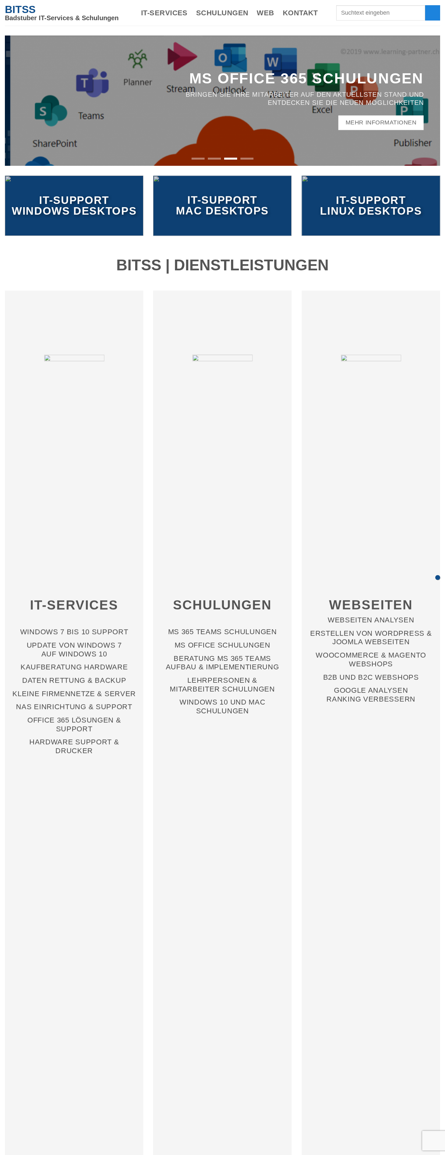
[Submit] (432, 12)
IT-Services (164, 13)
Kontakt (300, 13)
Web (265, 13)
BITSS (20, 9)
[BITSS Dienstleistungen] (437, 577)
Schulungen (222, 13)
